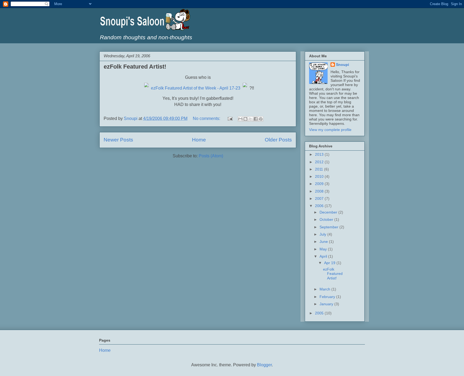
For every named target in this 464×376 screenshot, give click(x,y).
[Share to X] (250, 119)
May (324, 249)
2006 (320, 206)
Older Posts (278, 140)
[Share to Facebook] (255, 119)
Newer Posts (118, 140)
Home (199, 140)
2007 (320, 198)
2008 (320, 191)
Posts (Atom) (211, 156)
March (325, 289)
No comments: (207, 118)
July (323, 234)
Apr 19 (330, 263)
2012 (320, 162)
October (327, 219)
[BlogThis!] (245, 119)
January (327, 304)
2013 (320, 154)
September (329, 227)
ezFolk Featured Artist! (135, 66)
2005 (320, 313)
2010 (320, 176)
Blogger (264, 365)
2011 (319, 169)
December (329, 212)
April (324, 256)
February (328, 297)
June (324, 241)
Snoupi (342, 64)
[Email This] (240, 119)
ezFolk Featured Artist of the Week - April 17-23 (195, 88)
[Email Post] (230, 118)
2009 (320, 184)
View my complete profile (330, 129)
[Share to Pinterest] (260, 119)
